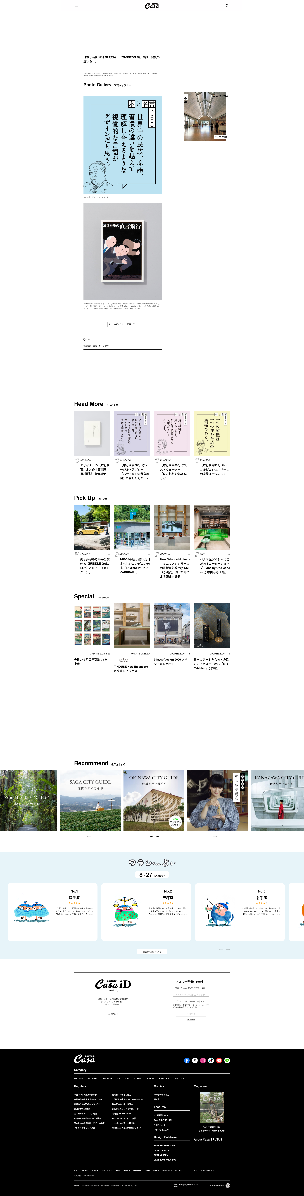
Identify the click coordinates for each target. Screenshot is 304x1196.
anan (76, 1170)
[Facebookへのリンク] (187, 1060)
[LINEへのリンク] (227, 1060)
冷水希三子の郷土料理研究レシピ (126, 1127)
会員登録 (113, 1014)
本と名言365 (104, 345)
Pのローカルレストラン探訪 (124, 1118)
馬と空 (157, 1099)
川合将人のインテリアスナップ (125, 1108)
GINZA (117, 1170)
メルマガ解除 (191, 1020)
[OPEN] (76, 5)
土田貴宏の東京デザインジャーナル (127, 1099)
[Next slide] (215, 836)
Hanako (127, 1170)
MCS (195, 1170)
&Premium (137, 1170)
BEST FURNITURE (162, 1150)
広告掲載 (77, 1175)
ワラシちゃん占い (161, 1129)
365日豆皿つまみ (161, 1115)
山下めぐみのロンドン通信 (85, 1113)
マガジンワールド (207, 1170)
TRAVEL (149, 1078)
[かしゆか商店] (217, 800)
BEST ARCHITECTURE (164, 1145)
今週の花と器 (159, 1124)
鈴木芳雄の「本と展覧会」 (123, 1104)
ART (127, 1078)
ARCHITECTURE (111, 1078)
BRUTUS (84, 1170)
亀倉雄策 (87, 345)
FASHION (92, 1078)
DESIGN (78, 1078)
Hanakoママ (167, 1170)
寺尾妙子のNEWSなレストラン (87, 1104)
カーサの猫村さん (161, 1094)
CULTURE (179, 1078)
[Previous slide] (89, 836)
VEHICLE (164, 1078)
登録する (191, 1013)
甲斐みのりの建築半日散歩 (85, 1094)
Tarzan (147, 1170)
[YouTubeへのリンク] (219, 1060)
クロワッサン (107, 1170)
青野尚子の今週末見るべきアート (88, 1099)
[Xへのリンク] (195, 1060)
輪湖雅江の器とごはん (121, 1094)
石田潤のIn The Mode (121, 1113)
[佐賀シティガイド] (90, 800)
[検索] (227, 5)
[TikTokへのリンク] (211, 1060)
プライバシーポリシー (185, 1001)
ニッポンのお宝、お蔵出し (123, 1123)
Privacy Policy (89, 1175)
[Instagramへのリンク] (203, 1060)
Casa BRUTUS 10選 (163, 1120)
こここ (187, 1170)
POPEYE (95, 1170)
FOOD (137, 1078)
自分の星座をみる (152, 951)
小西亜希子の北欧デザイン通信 (87, 1118)
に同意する (190, 1001)
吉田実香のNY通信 (82, 1108)
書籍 (95, 345)
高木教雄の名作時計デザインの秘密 (89, 1123)
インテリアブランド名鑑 (84, 1127)
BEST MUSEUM (161, 1155)
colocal (156, 1170)
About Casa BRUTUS (208, 1139)
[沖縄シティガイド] (154, 800)
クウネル (178, 1170)
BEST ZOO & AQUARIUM (165, 1159)
